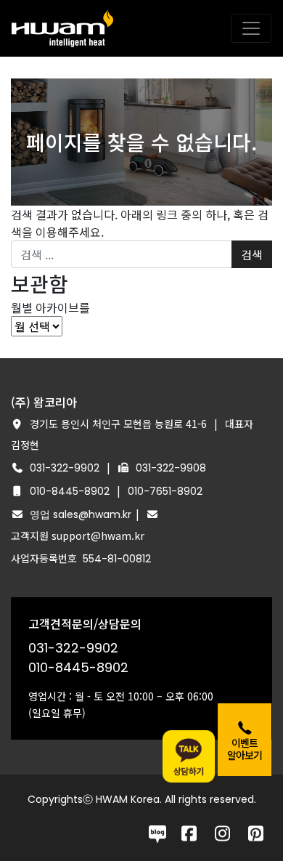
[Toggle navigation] (251, 28)
